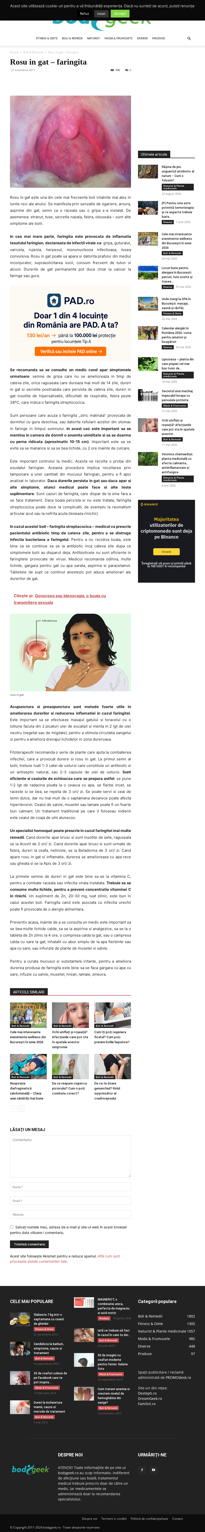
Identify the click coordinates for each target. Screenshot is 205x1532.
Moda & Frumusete (118, 38)
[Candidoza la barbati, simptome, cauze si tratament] (20, 1349)
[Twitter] (27, 81)
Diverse (142, 38)
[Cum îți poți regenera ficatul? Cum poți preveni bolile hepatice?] (112, 1015)
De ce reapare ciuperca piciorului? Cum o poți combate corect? (69, 1088)
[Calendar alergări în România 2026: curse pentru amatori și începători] (148, 333)
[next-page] (21, 1108)
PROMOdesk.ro (178, 1377)
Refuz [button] (84, 14)
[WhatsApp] (49, 81)
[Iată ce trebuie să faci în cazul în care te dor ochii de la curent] (84, 1335)
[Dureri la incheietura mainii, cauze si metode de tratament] (20, 1407)
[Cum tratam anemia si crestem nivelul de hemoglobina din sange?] (84, 1394)
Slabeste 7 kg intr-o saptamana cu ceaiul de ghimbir (49, 1319)
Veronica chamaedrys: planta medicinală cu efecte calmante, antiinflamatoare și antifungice (177, 463)
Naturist (93, 38)
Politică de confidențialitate (149, 1518)
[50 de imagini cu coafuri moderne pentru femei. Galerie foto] (84, 1360)
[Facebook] (15, 81)
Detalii (101, 14)
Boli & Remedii (72, 38)
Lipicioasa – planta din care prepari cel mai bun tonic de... (178, 364)
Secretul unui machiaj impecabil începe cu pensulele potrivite (177, 395)
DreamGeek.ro (150, 1398)
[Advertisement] (171, 88)
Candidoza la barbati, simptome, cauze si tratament (49, 1348)
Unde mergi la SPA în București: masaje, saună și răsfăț (176, 303)
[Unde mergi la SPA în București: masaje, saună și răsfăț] (148, 304)
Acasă (14, 52)
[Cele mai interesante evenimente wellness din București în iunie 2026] (28, 1015)
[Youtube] (154, 1470)
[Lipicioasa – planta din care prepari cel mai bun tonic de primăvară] (148, 364)
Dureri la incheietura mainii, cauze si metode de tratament (49, 1407)
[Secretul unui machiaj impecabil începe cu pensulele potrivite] (148, 396)
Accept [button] (120, 13)
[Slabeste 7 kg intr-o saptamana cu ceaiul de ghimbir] (20, 1319)
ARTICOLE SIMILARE (29, 992)
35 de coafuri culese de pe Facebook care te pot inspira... (50, 1378)
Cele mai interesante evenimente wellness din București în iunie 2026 (28, 1037)
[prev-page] (13, 1108)
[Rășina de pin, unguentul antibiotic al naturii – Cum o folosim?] (148, 171)
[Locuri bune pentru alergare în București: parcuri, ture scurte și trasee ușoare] (148, 273)
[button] (189, 38)
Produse (158, 38)
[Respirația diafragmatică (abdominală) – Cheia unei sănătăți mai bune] (28, 1066)
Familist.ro (147, 1403)
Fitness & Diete (47, 38)
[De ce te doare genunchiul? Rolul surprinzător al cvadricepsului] (112, 1066)
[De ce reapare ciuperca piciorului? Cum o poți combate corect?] (70, 1066)
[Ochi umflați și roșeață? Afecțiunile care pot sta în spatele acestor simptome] (70, 1015)
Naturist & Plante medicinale (173, 187)
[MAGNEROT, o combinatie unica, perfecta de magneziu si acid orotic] (84, 1302)
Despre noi (89, 1518)
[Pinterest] (38, 81)
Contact (177, 1518)
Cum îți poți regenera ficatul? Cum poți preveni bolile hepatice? (112, 1037)
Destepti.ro (147, 1393)
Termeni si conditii (114, 1518)
